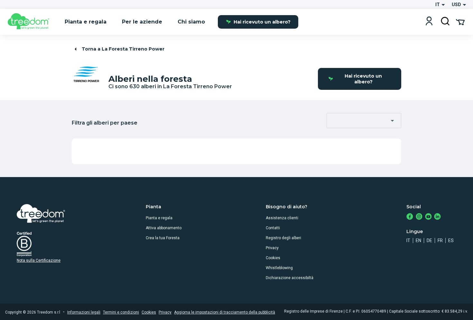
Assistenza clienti (282, 218)
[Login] (429, 21)
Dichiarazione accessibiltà (289, 278)
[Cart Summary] (460, 21)
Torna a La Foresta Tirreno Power (123, 49)
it (408, 240)
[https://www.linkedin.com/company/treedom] (437, 217)
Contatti (273, 228)
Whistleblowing (279, 268)
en (418, 240)
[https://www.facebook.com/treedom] (409, 217)
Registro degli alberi (283, 238)
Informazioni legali (83, 312)
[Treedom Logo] (31, 22)
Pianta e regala (159, 218)
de (429, 240)
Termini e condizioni (121, 312)
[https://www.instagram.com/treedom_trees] (419, 217)
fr (440, 240)
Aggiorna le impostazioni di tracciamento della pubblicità (224, 312)
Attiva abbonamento (163, 228)
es (451, 240)
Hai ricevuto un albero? (262, 22)
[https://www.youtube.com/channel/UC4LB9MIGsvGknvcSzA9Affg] (428, 217)
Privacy (272, 248)
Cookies (273, 258)
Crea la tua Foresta (163, 238)
